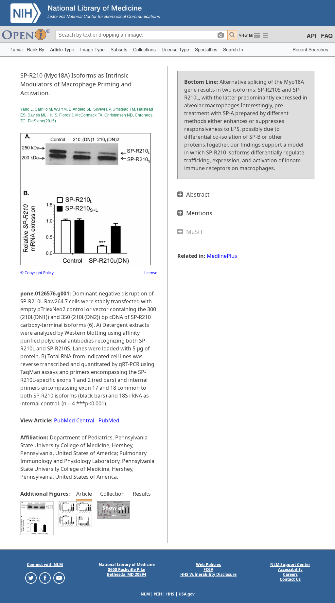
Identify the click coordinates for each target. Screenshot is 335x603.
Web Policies (208, 564)
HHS (170, 594)
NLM (145, 594)
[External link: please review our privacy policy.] (31, 577)
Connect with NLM (45, 564)
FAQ (327, 35)
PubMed (108, 420)
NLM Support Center (290, 564)
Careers (290, 574)
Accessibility (290, 569)
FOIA (208, 569)
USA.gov (187, 594)
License (150, 272)
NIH (158, 594)
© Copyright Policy (37, 272)
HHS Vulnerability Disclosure (208, 574)
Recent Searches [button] (310, 49)
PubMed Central (74, 420)
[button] (35, 49)
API (311, 35)
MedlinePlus (222, 255)
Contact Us (290, 579)
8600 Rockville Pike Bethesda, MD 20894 (126, 572)
